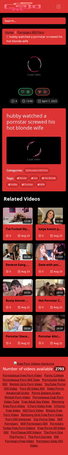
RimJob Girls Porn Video (26, 384)
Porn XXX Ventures (18, 419)
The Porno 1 (17, 437)
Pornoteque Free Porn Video (22, 375)
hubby (14, 184)
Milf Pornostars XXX (34, 424)
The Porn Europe (39, 437)
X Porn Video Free (39, 406)
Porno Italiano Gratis (46, 393)
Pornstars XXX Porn (38, 170)
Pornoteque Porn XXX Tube (21, 380)
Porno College (54, 375)
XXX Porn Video (33, 410)
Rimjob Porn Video (17, 397)
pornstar (28, 184)
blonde (23, 178)
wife (42, 184)
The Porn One (53, 432)
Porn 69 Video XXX (32, 389)
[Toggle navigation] (58, 6)
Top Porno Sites (44, 419)
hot (35, 178)
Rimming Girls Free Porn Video (42, 415)
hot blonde (50, 178)
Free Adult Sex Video (36, 402)
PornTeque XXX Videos (26, 432)
